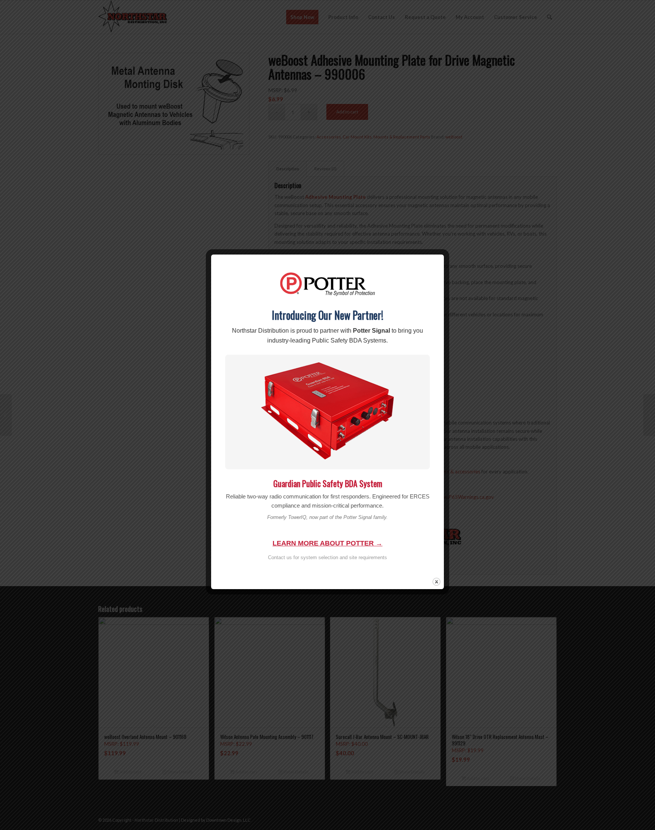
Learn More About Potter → (327, 543)
